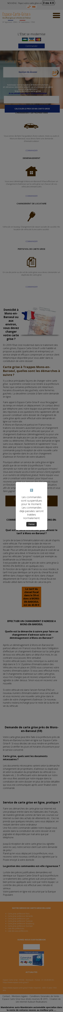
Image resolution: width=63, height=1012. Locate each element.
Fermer (32, 524)
